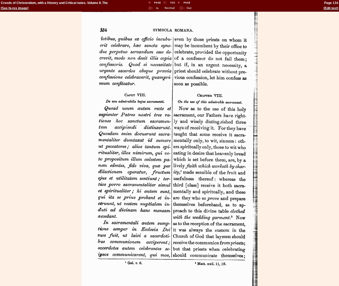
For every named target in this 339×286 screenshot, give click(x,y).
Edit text (331, 8)
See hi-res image (14, 8)
